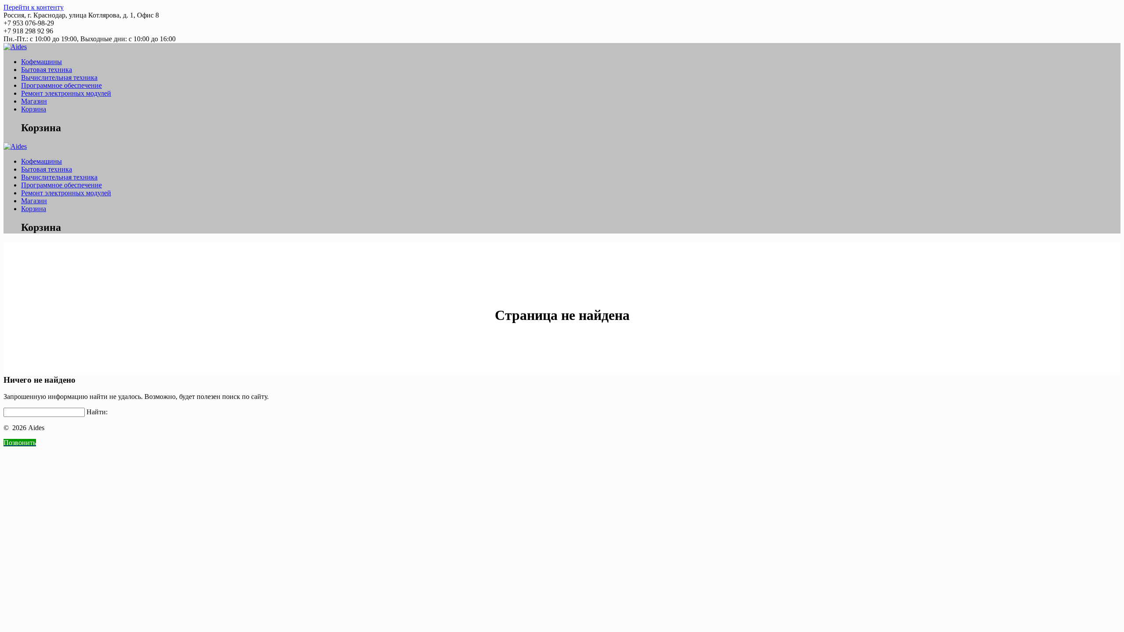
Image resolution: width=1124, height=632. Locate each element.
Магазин (34, 101)
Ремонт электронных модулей (66, 93)
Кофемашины (41, 61)
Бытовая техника (46, 69)
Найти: (97, 412)
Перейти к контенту (34, 7)
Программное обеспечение (61, 85)
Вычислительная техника (59, 77)
